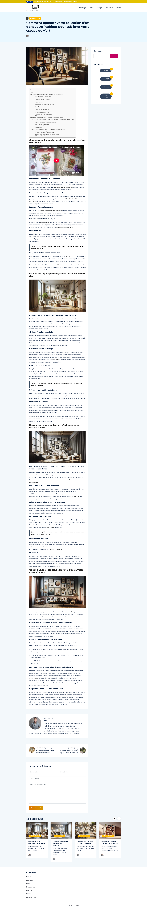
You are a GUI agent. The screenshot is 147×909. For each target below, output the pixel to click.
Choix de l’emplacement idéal (43, 109)
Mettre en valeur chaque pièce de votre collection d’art (49, 134)
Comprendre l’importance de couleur (45, 121)
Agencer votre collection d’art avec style (45, 132)
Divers (118, 8)
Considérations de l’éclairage (43, 111)
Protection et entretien (41, 115)
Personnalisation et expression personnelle (46, 98)
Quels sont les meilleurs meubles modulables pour (109, 842)
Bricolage (82, 8)
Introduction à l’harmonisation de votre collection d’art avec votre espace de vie (54, 119)
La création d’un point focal (42, 124)
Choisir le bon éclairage (41, 125)
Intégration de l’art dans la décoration (45, 104)
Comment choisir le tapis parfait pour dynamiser (85, 842)
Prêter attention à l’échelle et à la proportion (46, 122)
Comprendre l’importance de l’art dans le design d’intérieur (47, 94)
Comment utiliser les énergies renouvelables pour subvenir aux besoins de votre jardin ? (69, 751)
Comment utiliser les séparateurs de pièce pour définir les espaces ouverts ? (45, 750)
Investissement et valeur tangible (44, 101)
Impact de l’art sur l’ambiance (43, 99)
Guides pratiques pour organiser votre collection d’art (45, 106)
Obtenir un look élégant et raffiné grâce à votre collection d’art (48, 129)
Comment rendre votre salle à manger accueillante (60, 843)
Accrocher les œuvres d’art (42, 112)
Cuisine (29, 894)
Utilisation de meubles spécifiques (44, 114)
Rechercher (97, 51)
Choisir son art (39, 102)
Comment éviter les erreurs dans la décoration (36, 842)
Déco (91, 8)
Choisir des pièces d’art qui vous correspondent (46, 131)
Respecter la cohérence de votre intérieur (46, 135)
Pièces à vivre (35, 18)
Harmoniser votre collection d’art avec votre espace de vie (47, 117)
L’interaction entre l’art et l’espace (42, 96)
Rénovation (109, 8)
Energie (99, 8)
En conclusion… (40, 127)
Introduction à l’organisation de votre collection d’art (47, 108)
